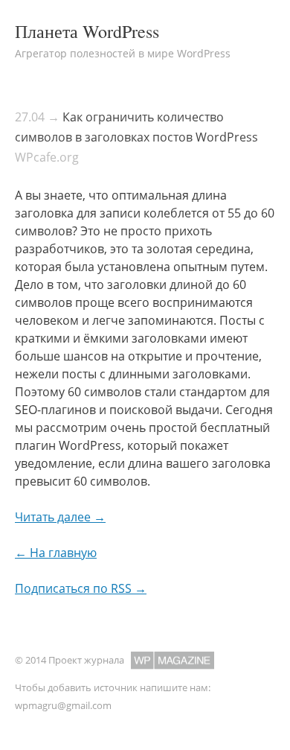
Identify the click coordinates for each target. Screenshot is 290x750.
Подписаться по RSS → (80, 588)
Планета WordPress (87, 31)
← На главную (56, 552)
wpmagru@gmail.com (63, 705)
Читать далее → (60, 517)
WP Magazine (172, 660)
